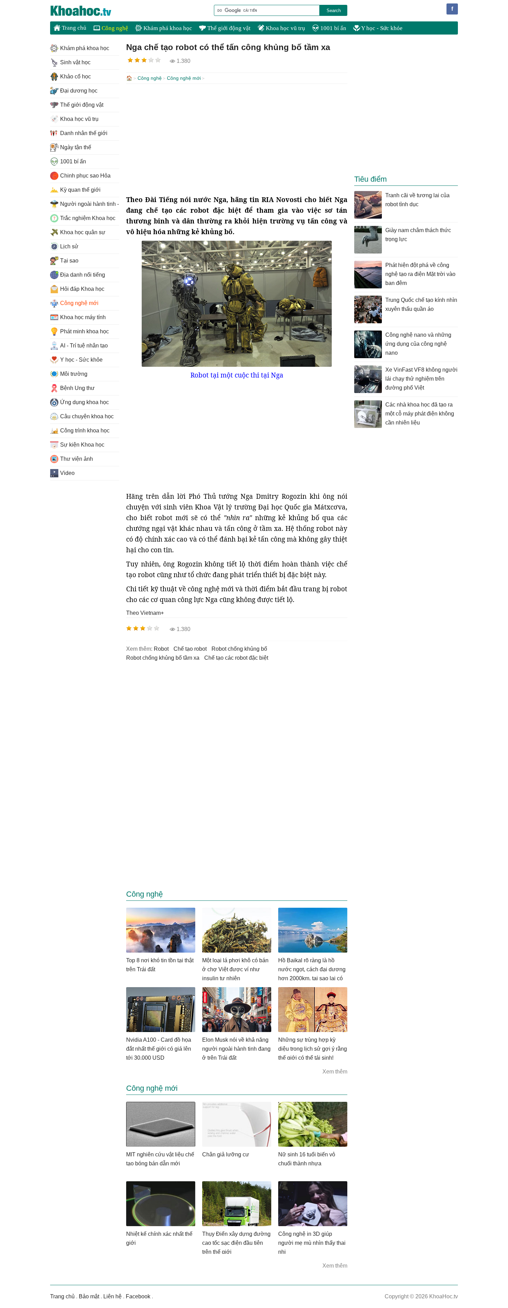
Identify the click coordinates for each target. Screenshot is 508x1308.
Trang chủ (73, 28)
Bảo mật (89, 1296)
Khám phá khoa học (167, 28)
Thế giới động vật (228, 28)
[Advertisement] (236, 139)
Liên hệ (112, 1296)
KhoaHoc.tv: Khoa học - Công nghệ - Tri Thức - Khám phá (88, 10)
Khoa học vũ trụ (284, 28)
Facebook (138, 1296)
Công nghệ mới (184, 78)
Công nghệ (114, 28)
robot (161, 649)
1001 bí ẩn (332, 28)
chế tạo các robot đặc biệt (236, 658)
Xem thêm (334, 1072)
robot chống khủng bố (239, 649)
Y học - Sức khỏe (381, 28)
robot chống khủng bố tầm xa (162, 658)
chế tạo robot (190, 649)
